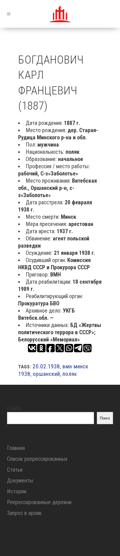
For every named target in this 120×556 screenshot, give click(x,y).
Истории (16, 491)
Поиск (14, 408)
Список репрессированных (37, 459)
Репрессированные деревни (39, 502)
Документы (20, 480)
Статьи (15, 470)
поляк (70, 374)
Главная (16, 448)
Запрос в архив (24, 513)
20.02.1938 (46, 366)
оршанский (46, 374)
